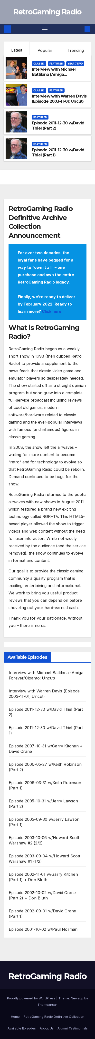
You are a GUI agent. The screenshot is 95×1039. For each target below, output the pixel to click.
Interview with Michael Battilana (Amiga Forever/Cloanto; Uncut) (54, 74)
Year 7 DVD (75, 63)
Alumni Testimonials (72, 1028)
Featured (56, 63)
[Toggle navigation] (44, 29)
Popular (45, 50)
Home (15, 1016)
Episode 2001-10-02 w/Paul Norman (43, 929)
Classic (39, 63)
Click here (51, 311)
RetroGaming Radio (47, 11)
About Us (47, 1028)
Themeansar (47, 1004)
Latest (16, 50)
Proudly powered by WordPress (31, 998)
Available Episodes (22, 1028)
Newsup (77, 998)
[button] (79, 29)
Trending (75, 50)
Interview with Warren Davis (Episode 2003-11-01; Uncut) (59, 99)
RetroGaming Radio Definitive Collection (54, 1016)
